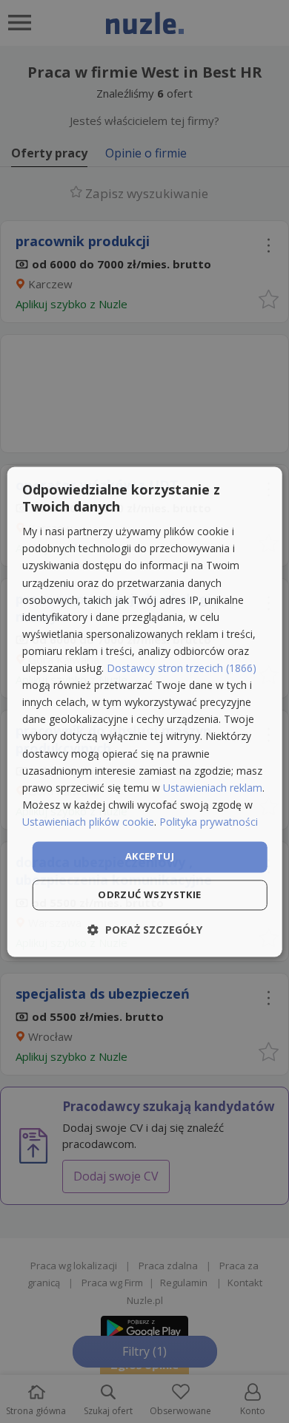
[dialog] (144, 711)
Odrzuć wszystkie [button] (149, 894)
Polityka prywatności (208, 822)
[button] (144, 929)
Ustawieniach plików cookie (88, 822)
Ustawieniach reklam (212, 788)
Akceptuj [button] (149, 856)
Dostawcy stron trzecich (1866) (181, 669)
